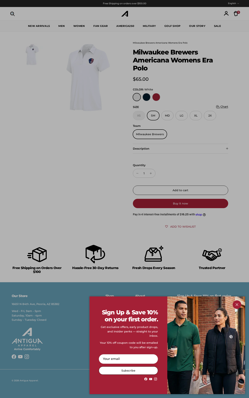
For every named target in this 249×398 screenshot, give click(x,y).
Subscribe (128, 370)
